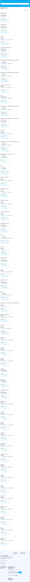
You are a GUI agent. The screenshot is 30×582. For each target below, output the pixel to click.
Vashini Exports (3, 263)
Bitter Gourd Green (4, 401)
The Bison (2, 330)
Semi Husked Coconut (4, 257)
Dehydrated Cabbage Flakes (5, 211)
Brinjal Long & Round (4, 506)
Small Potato (3, 464)
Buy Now (3, 81)
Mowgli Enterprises (3, 308)
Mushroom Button (3, 443)
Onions (2, 291)
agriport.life (2, 159)
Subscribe (20, 572)
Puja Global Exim (3, 41)
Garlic (1, 269)
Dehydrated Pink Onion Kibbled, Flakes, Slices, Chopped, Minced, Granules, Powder (13, 106)
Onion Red (2, 485)
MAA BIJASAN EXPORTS (4, 182)
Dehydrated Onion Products (5, 223)
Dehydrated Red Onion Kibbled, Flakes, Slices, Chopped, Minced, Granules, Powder (13, 72)
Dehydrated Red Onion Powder (5, 314)
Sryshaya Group (3, 89)
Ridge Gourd (2, 358)
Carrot (2, 234)
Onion (1, 246)
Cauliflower (2, 422)
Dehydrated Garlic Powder (5, 188)
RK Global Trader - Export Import (5, 240)
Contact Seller (5, 32)
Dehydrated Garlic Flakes (4, 177)
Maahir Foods (2, 65)
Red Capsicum (3, 337)
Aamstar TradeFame (3, 18)
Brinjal (2, 95)
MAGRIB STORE (3, 352)
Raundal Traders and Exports (4, 135)
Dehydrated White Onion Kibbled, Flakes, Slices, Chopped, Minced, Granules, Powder (13, 60)
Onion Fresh (2, 36)
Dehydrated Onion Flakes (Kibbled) (6, 47)
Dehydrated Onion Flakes (4, 200)
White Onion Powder (4, 24)
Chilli (1, 165)
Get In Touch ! (10, 575)
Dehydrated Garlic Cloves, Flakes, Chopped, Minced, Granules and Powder (12, 141)
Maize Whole (2, 379)
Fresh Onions (3, 130)
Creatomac (2, 373)
